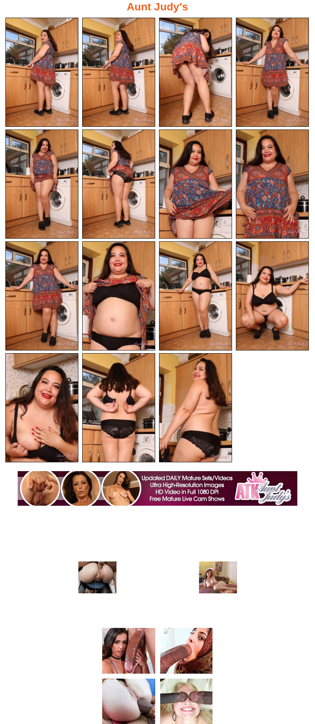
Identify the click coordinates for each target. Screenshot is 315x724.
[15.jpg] (195, 407)
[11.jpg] (195, 295)
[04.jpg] (272, 72)
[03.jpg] (195, 72)
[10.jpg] (118, 295)
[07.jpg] (195, 184)
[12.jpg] (272, 295)
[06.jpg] (118, 184)
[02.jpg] (118, 72)
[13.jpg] (41, 407)
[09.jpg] (41, 295)
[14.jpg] (118, 407)
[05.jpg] (41, 184)
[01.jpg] (41, 72)
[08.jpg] (272, 184)
